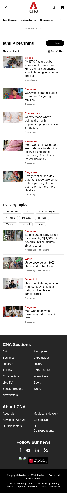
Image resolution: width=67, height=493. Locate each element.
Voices (29, 57)
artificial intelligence (48, 211)
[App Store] (24, 459)
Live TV (8, 382)
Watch (28, 258)
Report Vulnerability (27, 486)
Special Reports (13, 388)
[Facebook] (20, 450)
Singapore (46, 19)
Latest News (28, 19)
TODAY (8, 370)
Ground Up (31, 279)
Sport (37, 382)
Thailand (25, 224)
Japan (40, 224)
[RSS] (46, 450)
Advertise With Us (14, 419)
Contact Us (41, 419)
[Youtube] (28, 450)
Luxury (38, 363)
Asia (5, 351)
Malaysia (26, 218)
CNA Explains (12, 211)
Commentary (32, 113)
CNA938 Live (42, 370)
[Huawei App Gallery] (38, 460)
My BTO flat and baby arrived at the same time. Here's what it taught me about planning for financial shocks (42, 68)
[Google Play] (20, 459)
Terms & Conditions (37, 483)
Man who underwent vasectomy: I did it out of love (40, 314)
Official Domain (16, 483)
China (28, 211)
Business (8, 357)
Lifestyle (8, 363)
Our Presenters (12, 426)
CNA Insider (41, 357)
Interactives (41, 376)
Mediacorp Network (46, 413)
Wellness (10, 224)
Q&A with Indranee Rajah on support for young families (41, 96)
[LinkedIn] (37, 451)
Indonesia (10, 218)
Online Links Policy (51, 486)
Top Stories (10, 19)
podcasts (42, 218)
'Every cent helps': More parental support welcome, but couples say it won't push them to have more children (41, 183)
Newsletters (10, 394)
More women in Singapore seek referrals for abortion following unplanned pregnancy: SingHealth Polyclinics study (41, 151)
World (37, 388)
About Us (8, 413)
